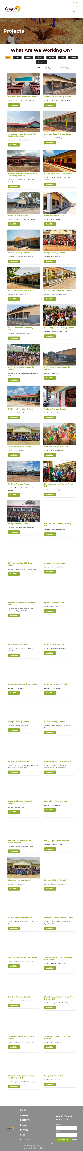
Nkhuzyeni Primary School (20, 918)
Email (58, 1132)
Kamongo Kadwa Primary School (23, 684)
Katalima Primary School (55, 684)
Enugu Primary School (18, 524)
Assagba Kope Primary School (58, 134)
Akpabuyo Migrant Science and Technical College (22, 135)
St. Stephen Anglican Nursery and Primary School (21, 1077)
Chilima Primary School (55, 409)
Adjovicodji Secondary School (57, 97)
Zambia (73, 57)
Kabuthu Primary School (55, 644)
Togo (62, 57)
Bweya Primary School (54, 253)
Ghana (28, 57)
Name (59, 1125)
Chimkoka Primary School (56, 446)
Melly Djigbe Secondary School (58, 841)
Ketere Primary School (54, 722)
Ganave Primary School (54, 563)
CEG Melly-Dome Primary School (59, 328)
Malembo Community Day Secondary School (20, 842)
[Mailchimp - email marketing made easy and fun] (74, 1140)
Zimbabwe (41, 62)
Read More (14, 105)
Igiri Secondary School (54, 603)
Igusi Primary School (17, 644)
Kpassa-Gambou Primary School (58, 761)
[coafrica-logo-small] (13, 6)
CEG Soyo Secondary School (20, 409)
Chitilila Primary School (19, 484)
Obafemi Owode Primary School (58, 918)
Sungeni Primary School (55, 1076)
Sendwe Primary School (19, 997)
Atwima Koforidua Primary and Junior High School (22, 175)
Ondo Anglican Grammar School (22, 957)
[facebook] (73, 2)
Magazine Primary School (55, 801)
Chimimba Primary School (20, 446)
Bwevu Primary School (18, 253)
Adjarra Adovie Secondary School (23, 97)
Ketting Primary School (18, 761)
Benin (17, 57)
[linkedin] (77, 6)
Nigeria (51, 57)
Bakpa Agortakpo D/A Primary (58, 174)
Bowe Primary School (54, 215)
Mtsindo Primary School (55, 880)
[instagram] (77, 2)
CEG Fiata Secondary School (21, 290)
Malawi (40, 57)
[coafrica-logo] (10, 1127)
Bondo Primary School (18, 215)
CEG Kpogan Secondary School (58, 290)
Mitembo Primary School (19, 880)
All (8, 57)
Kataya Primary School (18, 722)
